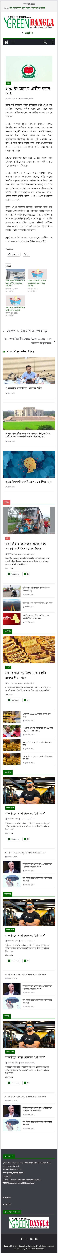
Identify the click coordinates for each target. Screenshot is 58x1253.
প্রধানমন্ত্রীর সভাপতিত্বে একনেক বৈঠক (24, 388)
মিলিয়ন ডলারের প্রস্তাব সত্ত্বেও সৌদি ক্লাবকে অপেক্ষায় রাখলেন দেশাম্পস (37, 865)
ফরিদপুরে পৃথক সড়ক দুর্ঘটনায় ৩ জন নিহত (37, 603)
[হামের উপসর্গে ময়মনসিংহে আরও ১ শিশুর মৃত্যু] (29, 453)
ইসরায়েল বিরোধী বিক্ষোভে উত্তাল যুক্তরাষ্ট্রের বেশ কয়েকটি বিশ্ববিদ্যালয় (28, 341)
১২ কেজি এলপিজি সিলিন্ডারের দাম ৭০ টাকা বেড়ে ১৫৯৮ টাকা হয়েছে (38, 729)
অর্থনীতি (8, 667)
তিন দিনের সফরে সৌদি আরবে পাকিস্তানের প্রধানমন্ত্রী (27, 8)
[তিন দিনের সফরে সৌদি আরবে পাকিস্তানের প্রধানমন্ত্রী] (12, 881)
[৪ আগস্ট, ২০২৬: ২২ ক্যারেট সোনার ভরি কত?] (12, 717)
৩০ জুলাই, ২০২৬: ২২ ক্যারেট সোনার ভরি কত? (37, 743)
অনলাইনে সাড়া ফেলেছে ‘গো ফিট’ (25, 813)
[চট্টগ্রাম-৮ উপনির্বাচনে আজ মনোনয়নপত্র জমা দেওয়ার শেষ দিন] (37, 274)
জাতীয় (8, 83)
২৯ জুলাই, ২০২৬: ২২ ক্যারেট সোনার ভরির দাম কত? (37, 757)
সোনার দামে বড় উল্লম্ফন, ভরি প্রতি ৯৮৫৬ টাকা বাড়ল (25, 675)
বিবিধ (7, 538)
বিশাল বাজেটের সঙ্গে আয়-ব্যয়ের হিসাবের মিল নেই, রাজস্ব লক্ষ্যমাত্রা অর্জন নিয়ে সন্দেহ (28, 435)
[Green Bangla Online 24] (6, 42)
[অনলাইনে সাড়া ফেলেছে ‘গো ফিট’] (29, 790)
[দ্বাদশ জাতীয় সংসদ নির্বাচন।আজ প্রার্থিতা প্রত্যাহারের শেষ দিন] (15, 274)
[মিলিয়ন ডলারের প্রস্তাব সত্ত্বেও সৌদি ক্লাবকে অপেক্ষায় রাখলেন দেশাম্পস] (12, 867)
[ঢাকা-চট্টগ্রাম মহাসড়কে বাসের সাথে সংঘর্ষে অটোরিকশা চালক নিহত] (29, 520)
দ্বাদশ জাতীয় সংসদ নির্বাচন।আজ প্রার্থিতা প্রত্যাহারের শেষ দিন (15, 283)
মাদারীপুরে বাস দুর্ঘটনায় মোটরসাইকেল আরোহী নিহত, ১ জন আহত (36, 617)
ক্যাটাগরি (8, 1204)
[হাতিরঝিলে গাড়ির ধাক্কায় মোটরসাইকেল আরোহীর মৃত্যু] (12, 591)
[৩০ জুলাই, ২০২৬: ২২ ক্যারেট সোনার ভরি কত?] (12, 745)
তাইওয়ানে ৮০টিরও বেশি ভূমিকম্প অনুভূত (27, 331)
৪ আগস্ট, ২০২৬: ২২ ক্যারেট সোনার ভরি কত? (36, 715)
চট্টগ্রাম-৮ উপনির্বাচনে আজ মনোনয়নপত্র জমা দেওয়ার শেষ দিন (37, 283)
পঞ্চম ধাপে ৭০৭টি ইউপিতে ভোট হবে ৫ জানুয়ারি (15, 309)
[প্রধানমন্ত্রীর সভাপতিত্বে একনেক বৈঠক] (29, 359)
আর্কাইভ (8, 1198)
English (29, 33)
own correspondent (27, 99)
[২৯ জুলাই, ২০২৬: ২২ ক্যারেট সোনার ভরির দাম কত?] (12, 759)
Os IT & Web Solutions (35, 1249)
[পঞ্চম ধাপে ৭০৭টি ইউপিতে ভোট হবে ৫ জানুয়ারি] (15, 300)
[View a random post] (52, 42)
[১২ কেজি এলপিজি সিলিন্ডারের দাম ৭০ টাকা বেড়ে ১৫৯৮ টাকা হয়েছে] (12, 731)
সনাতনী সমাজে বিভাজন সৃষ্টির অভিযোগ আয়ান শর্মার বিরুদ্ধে (25, 853)
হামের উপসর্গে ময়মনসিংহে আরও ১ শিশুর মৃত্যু (28, 482)
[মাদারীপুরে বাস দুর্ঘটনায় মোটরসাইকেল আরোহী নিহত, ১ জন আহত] (12, 619)
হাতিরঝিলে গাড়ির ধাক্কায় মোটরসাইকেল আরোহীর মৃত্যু (36, 589)
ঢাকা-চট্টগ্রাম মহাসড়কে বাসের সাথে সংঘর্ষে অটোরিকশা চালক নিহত (25, 546)
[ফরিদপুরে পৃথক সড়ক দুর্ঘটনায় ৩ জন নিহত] (12, 605)
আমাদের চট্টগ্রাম (10, 808)
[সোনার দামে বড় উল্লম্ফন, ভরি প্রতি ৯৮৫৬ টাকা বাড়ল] (29, 649)
